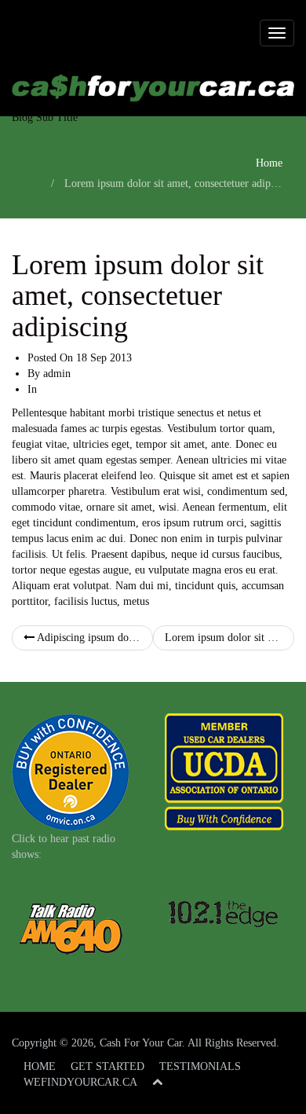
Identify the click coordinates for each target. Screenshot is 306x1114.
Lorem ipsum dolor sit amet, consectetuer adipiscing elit (229, 637)
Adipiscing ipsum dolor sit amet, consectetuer (94, 637)
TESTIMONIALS (200, 1066)
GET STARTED (107, 1066)
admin (57, 373)
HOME (40, 1066)
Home (269, 163)
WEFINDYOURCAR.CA (80, 1082)
